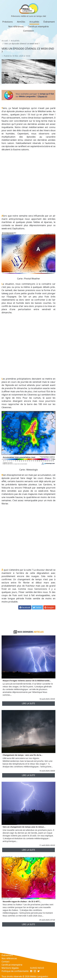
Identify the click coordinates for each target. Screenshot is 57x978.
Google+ (50, 607)
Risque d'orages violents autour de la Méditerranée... (27, 680)
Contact (5, 961)
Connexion (28, 30)
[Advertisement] (28, 182)
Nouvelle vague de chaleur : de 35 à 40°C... (22, 901)
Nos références (16, 26)
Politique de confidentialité (15, 971)
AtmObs (21, 21)
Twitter (38, 607)
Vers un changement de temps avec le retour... (24, 827)
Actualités (34, 21)
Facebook (25, 607)
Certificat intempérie (38, 26)
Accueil (5, 40)
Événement (49, 21)
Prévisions (7, 21)
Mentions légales (10, 967)
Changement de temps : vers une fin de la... (23, 755)
